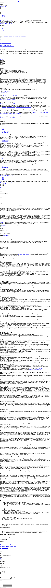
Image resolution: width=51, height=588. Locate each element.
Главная (1, 20)
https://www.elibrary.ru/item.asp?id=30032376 (26, 110)
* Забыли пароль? (25, 205)
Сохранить (5, 193)
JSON (3, 179)
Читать (6, 91)
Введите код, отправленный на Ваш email (7, 577)
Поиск (1, 4)
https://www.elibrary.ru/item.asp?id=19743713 (10, 95)
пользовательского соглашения (15, 576)
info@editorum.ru (6, 235)
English (3, 16)
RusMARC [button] (11, 175)
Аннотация (4, 29)
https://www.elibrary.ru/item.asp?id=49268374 (23, 107)
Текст (3, 30)
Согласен (2, 2)
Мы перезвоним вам (4, 539)
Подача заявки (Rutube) (4, 548)
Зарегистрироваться (7, 579)
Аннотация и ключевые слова (5, 76)
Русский (3, 15)
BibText (1, 175)
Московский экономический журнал (13, 20)
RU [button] (1, 8)
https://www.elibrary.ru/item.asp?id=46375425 (7, 103)
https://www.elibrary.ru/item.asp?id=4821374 (7, 99)
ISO (3, 177)
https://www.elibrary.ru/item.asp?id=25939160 (7, 117)
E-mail (1, 572)
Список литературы (3, 92)
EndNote (4, 175)
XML (3, 178)
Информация (4, 28)
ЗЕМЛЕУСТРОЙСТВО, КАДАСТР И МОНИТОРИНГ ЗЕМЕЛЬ (15, 36)
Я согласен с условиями (5, 576)
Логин (1, 584)
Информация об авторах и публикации (7, 46)
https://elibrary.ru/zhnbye (4, 59)
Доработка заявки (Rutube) (4, 549)
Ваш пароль (2, 573)
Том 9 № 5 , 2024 (24, 35)
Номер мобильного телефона (5, 567)
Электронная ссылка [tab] (5, 131)
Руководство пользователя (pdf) (5, 544)
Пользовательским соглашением (23, 1)
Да (0, 558)
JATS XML (4, 183)
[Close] (0, 119)
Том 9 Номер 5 (23, 20)
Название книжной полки (5, 192)
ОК (10, 578)
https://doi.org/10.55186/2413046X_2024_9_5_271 (8, 57)
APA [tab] (3, 127)
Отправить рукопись (3, 6)
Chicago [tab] (3, 128)
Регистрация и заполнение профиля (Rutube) (8, 546)
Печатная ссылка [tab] (5, 132)
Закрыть (2, 193)
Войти (20, 205)
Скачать (8, 91)
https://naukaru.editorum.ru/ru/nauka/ (23, 254)
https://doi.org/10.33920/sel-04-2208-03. (8, 107)
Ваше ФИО (2, 563)
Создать (5, 204)
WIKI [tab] (3, 129)
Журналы (5, 20)
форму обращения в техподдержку (12, 536)
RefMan (7, 175)
